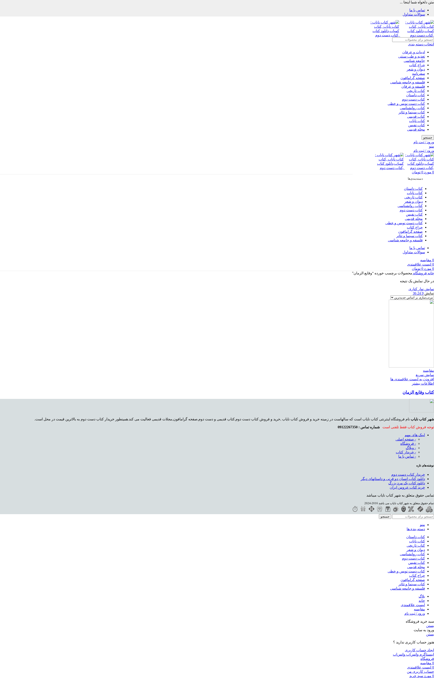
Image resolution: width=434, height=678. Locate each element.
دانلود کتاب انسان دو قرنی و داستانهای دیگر (393, 479)
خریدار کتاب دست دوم (408, 474)
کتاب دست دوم (413, 99)
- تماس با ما (407, 456)
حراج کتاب (417, 65)
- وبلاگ (411, 448)
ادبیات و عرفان (413, 52)
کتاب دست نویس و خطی (406, 104)
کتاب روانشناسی (412, 108)
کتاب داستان (415, 95)
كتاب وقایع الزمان (418, 392)
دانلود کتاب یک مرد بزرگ (406, 483)
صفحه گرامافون (413, 78)
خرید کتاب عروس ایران (407, 487)
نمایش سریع (425, 375)
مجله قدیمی (416, 129)
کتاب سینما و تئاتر (412, 112)
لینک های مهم (415, 435)
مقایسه (419, 609)
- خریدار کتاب (406, 452)
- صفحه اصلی (406, 439)
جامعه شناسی (414, 61)
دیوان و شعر (416, 69)
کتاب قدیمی (416, 116)
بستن (430, 626)
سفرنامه (418, 73)
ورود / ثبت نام (414, 613)
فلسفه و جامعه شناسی (407, 82)
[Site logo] (416, 35)
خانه (430, 273)
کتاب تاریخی (416, 91)
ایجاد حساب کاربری (419, 650)
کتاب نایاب (417, 121)
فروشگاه (419, 273)
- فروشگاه (408, 443)
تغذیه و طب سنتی (411, 56)
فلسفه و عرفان (413, 86)
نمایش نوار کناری (421, 289)
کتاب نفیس (416, 125)
